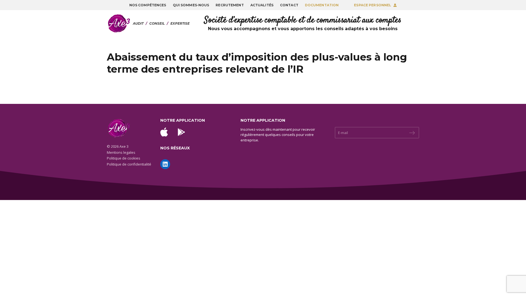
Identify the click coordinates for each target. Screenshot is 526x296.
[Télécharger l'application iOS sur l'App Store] (164, 132)
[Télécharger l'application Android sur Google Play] (181, 132)
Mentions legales (121, 152)
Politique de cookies (123, 158)
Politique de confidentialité (129, 164)
